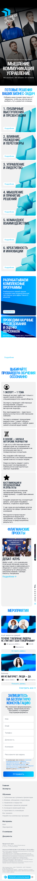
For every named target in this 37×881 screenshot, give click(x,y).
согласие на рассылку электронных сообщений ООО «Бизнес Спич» (20, 766)
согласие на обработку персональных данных (18, 763)
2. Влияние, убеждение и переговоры (16, 800)
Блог (4, 824)
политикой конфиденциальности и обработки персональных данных (19, 761)
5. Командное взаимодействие (13, 808)
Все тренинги (7, 813)
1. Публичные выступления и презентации (17, 797)
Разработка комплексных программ (15, 815)
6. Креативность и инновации (13, 810)
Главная (5, 785)
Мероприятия (7, 827)
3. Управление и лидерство (12, 802)
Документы (7, 836)
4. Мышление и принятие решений (14, 805)
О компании (7, 831)
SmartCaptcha (21, 768)
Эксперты (6, 788)
